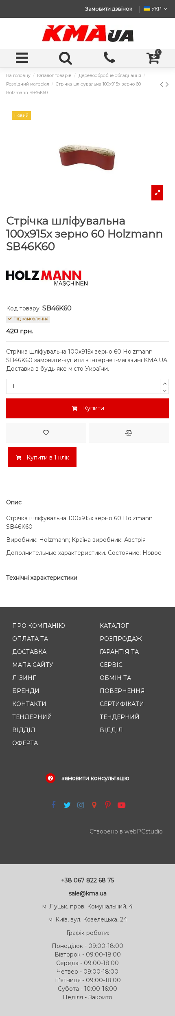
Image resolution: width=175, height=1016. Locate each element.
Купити (93, 408)
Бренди (25, 691)
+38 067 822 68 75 (87, 880)
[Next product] (167, 84)
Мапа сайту (32, 665)
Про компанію (38, 625)
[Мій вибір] (46, 433)
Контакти (29, 704)
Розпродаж (121, 638)
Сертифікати (122, 704)
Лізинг (24, 678)
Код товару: (23, 308)
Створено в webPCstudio (126, 831)
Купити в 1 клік (47, 457)
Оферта (25, 743)
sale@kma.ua (88, 893)
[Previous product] (163, 84)
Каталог (114, 625)
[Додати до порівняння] (129, 433)
